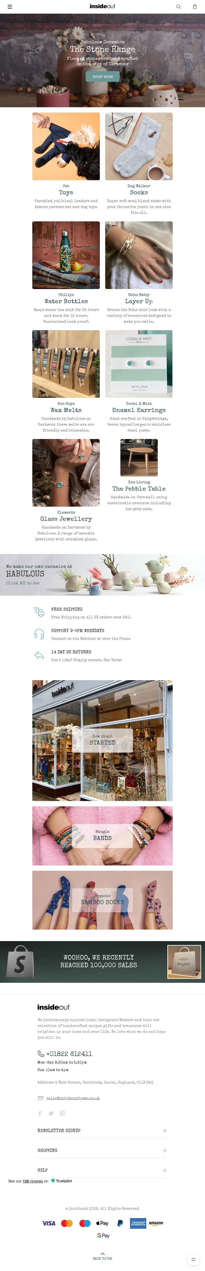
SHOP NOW (102, 77)
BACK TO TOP (102, 1259)
